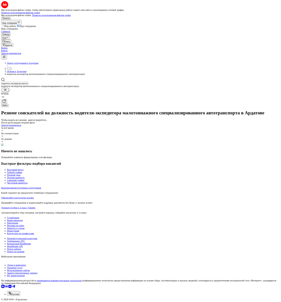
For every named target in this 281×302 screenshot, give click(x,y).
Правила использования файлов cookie (51, 15)
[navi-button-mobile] (4, 57)
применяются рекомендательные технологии (59, 280)
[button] (4, 48)
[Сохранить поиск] (4, 101)
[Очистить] (5, 90)
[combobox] (14, 83)
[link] (6, 41)
